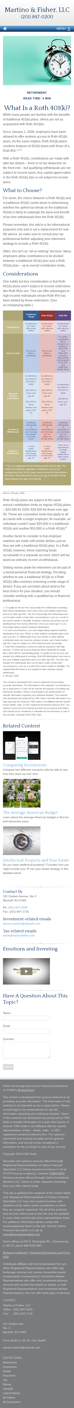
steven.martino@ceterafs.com (21, 923)
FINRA (53, 1173)
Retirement (10, 1362)
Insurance (9, 1375)
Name (6, 1013)
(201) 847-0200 (17, 907)
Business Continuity (15, 1252)
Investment (10, 1366)
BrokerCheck (26, 1090)
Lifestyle (8, 1388)
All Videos (9, 1397)
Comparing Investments (25, 765)
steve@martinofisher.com (19, 935)
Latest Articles (11, 1393)
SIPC (61, 1173)
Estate (7, 1371)
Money (7, 1384)
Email (6, 1026)
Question (8, 1039)
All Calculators (12, 1401)
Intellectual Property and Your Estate (36, 860)
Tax (5, 1380)
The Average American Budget (30, 812)
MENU (61, 28)
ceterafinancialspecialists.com (21, 1234)
